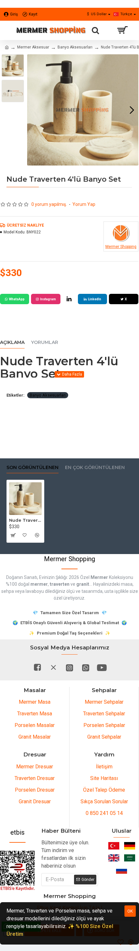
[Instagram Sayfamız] (69, 667)
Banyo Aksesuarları (75, 47)
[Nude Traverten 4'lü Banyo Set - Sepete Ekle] (12, 535)
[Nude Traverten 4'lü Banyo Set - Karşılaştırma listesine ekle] (36, 535)
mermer (39, 584)
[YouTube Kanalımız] (101, 667)
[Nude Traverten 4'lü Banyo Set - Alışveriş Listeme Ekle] (24, 535)
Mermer (99, 577)
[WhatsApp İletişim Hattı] (85, 667)
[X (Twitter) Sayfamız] (53, 667)
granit (82, 584)
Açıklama (12, 342)
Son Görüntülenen (32, 467)
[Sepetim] (122, 30)
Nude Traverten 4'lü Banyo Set (25, 520)
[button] (33, 109)
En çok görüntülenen (95, 467)
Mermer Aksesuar (33, 47)
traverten (60, 584)
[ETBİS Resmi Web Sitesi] (17, 871)
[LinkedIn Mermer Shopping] (69, 299)
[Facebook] (37, 667)
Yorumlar (44, 342)
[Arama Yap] (95, 30)
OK (130, 911)
